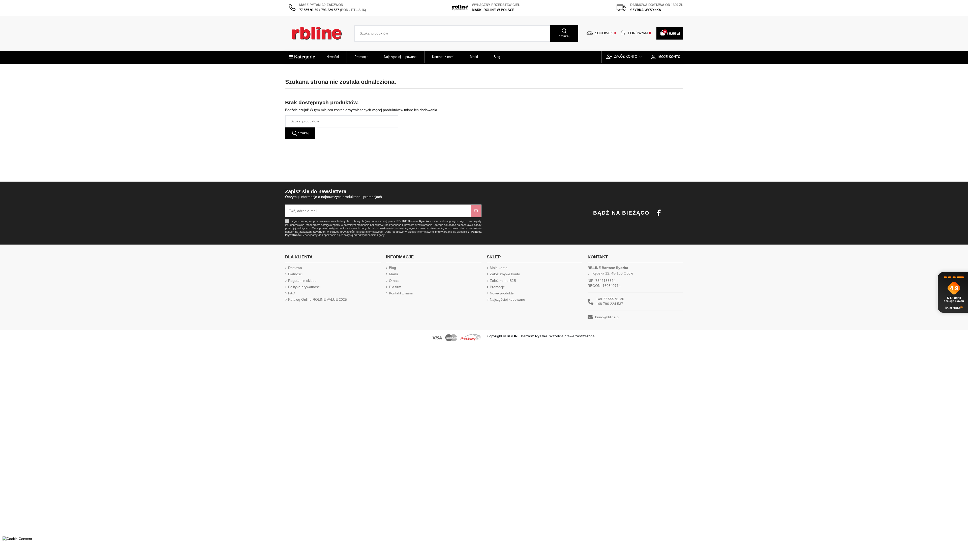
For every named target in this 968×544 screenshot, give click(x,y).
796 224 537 (330, 10)
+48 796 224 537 (609, 304)
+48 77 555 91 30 (610, 299)
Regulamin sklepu (302, 281)
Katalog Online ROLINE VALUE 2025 (317, 299)
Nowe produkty (502, 293)
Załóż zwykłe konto (505, 274)
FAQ (291, 293)
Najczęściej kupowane (507, 299)
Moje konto (498, 268)
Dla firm (395, 287)
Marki (393, 274)
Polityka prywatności (304, 287)
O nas (394, 281)
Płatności (295, 274)
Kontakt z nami (401, 293)
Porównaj (639, 33)
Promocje (497, 287)
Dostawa (295, 268)
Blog (392, 268)
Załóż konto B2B (503, 281)
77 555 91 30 (308, 10)
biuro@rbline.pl (607, 317)
